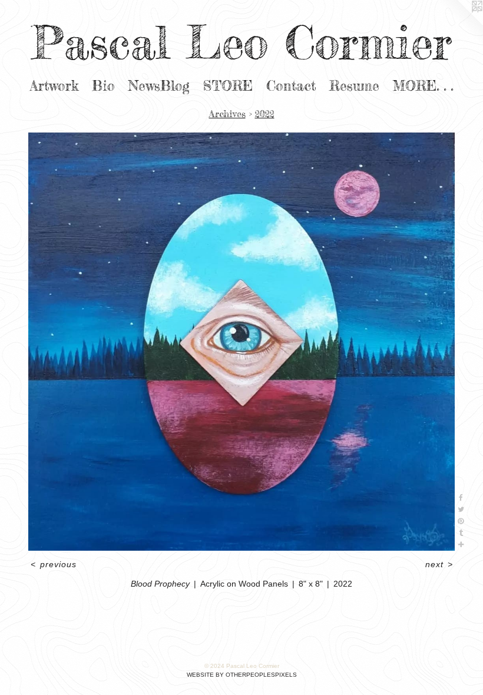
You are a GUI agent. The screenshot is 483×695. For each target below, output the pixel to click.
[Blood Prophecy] (241, 342)
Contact (291, 86)
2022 (264, 114)
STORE (228, 86)
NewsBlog (159, 86)
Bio (103, 86)
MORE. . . (423, 86)
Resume (354, 86)
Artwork (54, 86)
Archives (227, 114)
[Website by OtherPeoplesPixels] (459, 23)
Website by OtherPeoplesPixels (242, 674)
